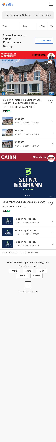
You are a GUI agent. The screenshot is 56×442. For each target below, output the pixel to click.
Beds (25, 26)
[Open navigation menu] (51, 4)
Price (5, 26)
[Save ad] (51, 101)
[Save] (52, 26)
